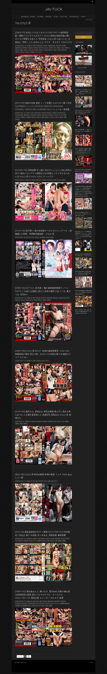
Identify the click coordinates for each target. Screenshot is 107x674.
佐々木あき (44, 540)
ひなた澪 (51, 47)
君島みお (67, 421)
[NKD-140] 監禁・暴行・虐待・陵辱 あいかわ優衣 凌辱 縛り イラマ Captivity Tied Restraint (83, 311)
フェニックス (17, 117)
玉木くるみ (23, 52)
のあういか (46, 47)
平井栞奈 (46, 50)
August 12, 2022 (20, 112)
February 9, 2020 (20, 481)
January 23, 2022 (20, 360)
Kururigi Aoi (54, 112)
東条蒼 (43, 117)
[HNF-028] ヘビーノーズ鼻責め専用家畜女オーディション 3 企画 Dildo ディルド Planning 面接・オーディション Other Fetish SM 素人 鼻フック (83, 235)
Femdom (48, 17)
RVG (16, 540)
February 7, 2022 (20, 297)
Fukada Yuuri (38, 180)
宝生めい (44, 300)
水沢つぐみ (52, 117)
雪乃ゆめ (50, 605)
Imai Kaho (45, 45)
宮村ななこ (26, 50)
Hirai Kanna (43, 297)
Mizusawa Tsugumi (19, 115)
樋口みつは (64, 50)
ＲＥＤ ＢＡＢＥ (38, 52)
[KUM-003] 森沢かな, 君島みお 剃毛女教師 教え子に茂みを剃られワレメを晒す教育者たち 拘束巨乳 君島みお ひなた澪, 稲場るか (43, 414)
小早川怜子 (36, 50)
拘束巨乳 (17, 423)
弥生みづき (39, 117)
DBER (34, 45)
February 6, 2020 (20, 538)
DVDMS (33, 180)
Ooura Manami (34, 115)
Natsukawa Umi (62, 297)
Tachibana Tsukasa (32, 603)
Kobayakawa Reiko (51, 45)
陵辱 (47, 605)
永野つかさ (17, 52)
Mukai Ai (63, 538)
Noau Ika (68, 297)
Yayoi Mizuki (51, 115)
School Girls (49, 180)
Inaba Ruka (49, 112)
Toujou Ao (39, 115)
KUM (55, 421)
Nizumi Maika (24, 47)
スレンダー (51, 603)
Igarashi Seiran (51, 601)
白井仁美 (33, 605)
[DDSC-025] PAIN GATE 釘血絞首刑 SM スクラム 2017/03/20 (83, 170)
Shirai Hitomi (18, 603)
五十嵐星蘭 (62, 603)
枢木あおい (47, 117)
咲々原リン (52, 540)
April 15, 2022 (19, 180)
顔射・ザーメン (54, 481)
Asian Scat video (82, 67)
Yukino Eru (41, 47)
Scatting (63, 17)
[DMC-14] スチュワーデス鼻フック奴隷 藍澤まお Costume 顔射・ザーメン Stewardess (83, 112)
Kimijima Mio (50, 421)
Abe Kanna (35, 538)
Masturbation (57, 538)
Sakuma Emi (63, 601)
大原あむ (21, 50)
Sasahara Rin (20, 540)
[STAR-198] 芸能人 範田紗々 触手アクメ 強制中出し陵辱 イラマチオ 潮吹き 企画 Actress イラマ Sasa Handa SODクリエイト (83, 151)
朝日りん (59, 50)
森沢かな (21, 423)
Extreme (40, 17)
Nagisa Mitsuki (27, 115)
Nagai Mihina (18, 47)
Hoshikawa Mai (39, 45)
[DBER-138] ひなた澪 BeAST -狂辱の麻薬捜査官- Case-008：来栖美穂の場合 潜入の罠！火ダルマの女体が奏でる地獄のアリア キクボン (43, 354)
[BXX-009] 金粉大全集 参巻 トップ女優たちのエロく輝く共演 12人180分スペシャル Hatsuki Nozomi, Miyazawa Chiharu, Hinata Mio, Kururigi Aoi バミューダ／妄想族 (43, 106)
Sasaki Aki (26, 540)
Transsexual (74, 17)
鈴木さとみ (43, 605)
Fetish (55, 17)
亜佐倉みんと (67, 603)
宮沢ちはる (34, 117)
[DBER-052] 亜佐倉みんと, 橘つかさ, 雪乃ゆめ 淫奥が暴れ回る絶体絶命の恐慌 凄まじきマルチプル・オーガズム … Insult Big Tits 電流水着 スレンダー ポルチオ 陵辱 (42, 594)
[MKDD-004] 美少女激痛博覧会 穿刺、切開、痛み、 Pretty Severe (83, 254)
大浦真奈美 (28, 117)
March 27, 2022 (20, 237)
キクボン (47, 360)
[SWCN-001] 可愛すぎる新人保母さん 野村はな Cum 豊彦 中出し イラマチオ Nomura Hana (83, 273)
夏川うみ (17, 50)
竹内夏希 (32, 52)
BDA (33, 481)
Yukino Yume (41, 603)
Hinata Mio (43, 112)
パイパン (62, 421)
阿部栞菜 (59, 540)
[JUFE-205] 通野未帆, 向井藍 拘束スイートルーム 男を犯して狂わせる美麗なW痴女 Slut (83, 292)
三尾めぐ (58, 47)
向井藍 (48, 540)
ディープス (59, 180)
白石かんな (28, 52)
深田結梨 (63, 180)
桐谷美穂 (24, 605)
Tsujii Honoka (45, 115)
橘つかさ (29, 605)
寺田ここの (31, 50)
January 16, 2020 (20, 601)
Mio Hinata (37, 237)
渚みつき (57, 117)
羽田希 (65, 117)
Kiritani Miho (57, 601)
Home (87, 19)
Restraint (67, 538)
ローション (57, 603)
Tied (37, 603)
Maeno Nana (58, 45)
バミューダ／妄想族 (62, 115)
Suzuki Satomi (25, 603)
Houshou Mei (49, 297)
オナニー (35, 540)
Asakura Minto (36, 601)
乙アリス (63, 47)
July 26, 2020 (19, 421)
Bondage (25, 17)
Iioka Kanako (39, 421)
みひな (55, 47)
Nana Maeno (42, 237)
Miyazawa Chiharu (61, 112)
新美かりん (51, 50)
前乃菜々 (52, 237)
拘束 (21, 605)
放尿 (56, 540)
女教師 (49, 481)
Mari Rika (52, 538)
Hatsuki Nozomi (37, 112)
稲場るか (61, 117)
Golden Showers (41, 538)
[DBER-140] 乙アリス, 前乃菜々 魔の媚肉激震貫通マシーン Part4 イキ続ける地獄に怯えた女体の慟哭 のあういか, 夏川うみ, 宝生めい (43, 291)
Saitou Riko (30, 47)
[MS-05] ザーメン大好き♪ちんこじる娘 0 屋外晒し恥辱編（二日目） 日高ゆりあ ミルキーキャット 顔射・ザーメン (83, 92)
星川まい (55, 50)
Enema (32, 17)
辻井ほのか (17, 119)
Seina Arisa (36, 47)
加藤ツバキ (67, 47)
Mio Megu (64, 45)
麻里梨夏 (64, 540)
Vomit (83, 17)
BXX (32, 112)
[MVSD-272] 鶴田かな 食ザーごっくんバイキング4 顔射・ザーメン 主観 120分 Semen (83, 214)
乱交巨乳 (39, 540)
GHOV (32, 237)
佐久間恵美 (17, 605)
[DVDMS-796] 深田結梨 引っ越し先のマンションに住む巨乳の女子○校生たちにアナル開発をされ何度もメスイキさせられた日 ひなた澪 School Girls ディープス (43, 173)
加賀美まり (23, 117)
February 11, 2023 (20, 45)
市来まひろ (41, 50)
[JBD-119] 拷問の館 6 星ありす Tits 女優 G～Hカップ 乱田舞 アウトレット (83, 131)
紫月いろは (38, 605)
